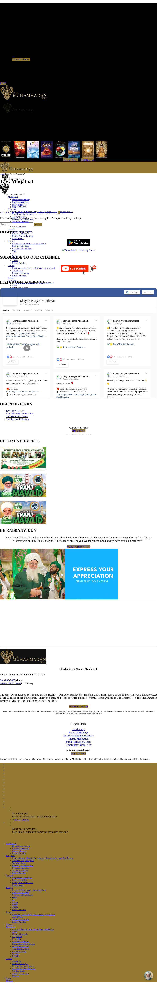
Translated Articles (21, 949)
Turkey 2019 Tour (20, 973)
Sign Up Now (78, 430)
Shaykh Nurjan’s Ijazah (23, 966)
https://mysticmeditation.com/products (22, 392)
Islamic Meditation (21, 846)
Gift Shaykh (87, 159)
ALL (2, 212)
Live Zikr (16, 939)
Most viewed (18, 202)
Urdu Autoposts (19, 951)
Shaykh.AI (17, 936)
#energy (29, 336)
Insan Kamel (18, 238)
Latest (15, 197)
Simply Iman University (17, 419)
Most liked (17, 205)
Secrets (11, 229)
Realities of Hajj (19, 880)
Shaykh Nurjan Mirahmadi (38, 301)
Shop (8, 978)
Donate (9, 981)
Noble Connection (20, 848)
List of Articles (19, 207)
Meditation (11, 843)
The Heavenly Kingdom (23, 860)
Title (14, 207)
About (9, 958)
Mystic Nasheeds (20, 287)
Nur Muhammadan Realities (19, 413)
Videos (11, 278)
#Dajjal (41, 336)
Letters (11, 265)
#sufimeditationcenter (15, 336)
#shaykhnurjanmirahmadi (27, 333)
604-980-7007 (8, 680)
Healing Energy (19, 851)
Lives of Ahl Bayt (14, 411)
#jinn (35, 336)
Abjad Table (17, 270)
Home (2, 174)
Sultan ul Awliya (19, 963)
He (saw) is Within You (22, 865)
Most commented (20, 199)
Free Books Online (20, 941)
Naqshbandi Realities (22, 878)
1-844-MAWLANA (10, 683)
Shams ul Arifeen (20, 870)
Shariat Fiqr (78, 729)
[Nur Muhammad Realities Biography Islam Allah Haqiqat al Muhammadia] (78, 108)
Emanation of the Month (23, 944)
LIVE (3, 83)
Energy (11, 241)
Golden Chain (18, 971)
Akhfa (15, 260)
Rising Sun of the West (22, 236)
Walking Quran (19, 216)
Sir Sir (15, 902)
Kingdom (12, 209)
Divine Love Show (20, 946)
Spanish (16, 954)
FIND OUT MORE (78, 706)
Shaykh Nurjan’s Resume (23, 968)
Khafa (15, 905)
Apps (14, 285)
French (15, 956)
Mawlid (15, 976)
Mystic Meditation (79, 738)
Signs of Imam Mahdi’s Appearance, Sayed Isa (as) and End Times (42, 858)
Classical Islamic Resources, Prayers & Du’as (33, 929)
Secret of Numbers (20, 273)
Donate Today (70, 159)
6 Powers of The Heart (22, 248)
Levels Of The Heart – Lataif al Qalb (29, 243)
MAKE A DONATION (78, 546)
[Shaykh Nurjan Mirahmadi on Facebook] (10, 298)
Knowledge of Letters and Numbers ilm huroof (33, 268)
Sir (13, 253)
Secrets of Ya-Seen (20, 221)
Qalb (14, 251)
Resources (10, 927)
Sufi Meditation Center (17, 416)
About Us (16, 961)
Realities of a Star (20, 246)
